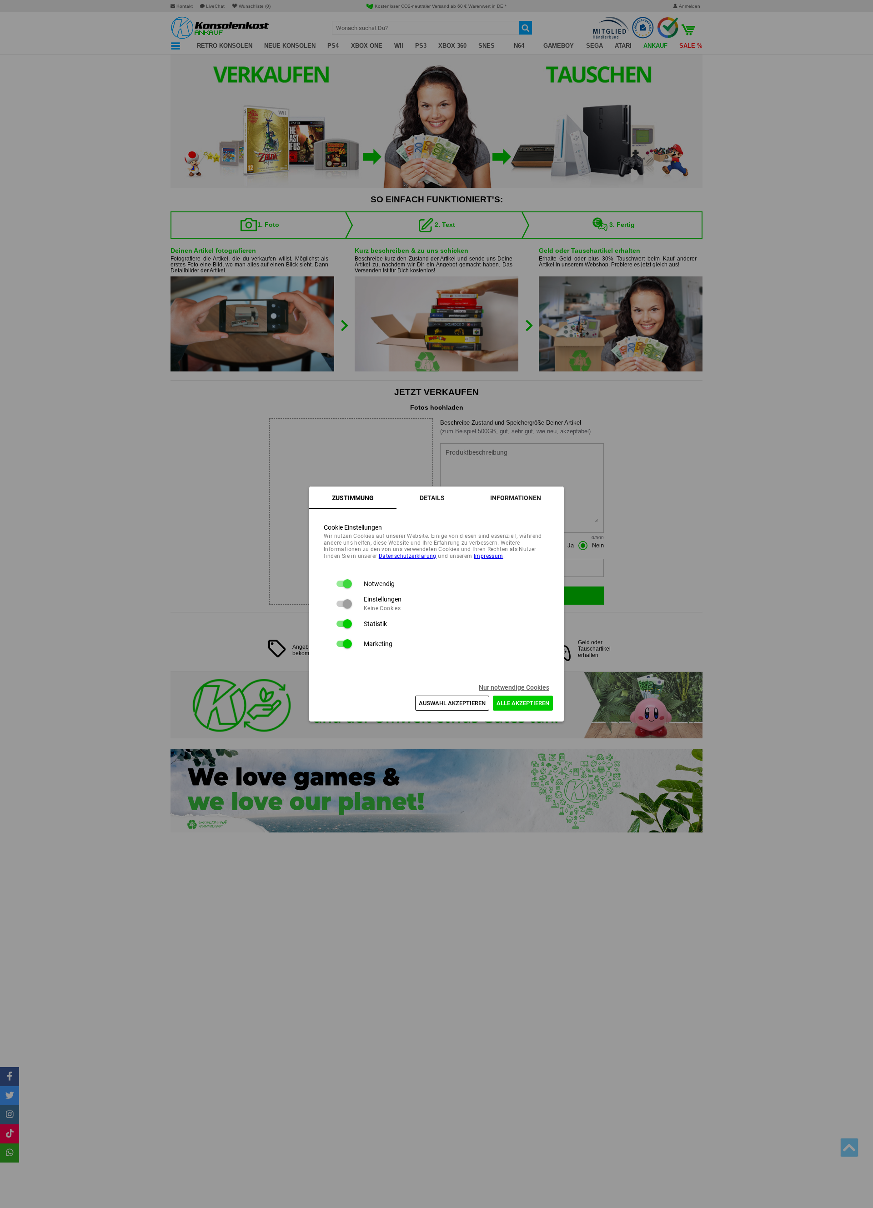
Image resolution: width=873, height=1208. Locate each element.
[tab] (352, 498)
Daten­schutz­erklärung (407, 556)
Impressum (488, 556)
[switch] (343, 584)
